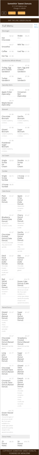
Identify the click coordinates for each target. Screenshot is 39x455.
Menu (12, 13)
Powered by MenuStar (19, 453)
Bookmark (21, 13)
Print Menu (36, 26)
